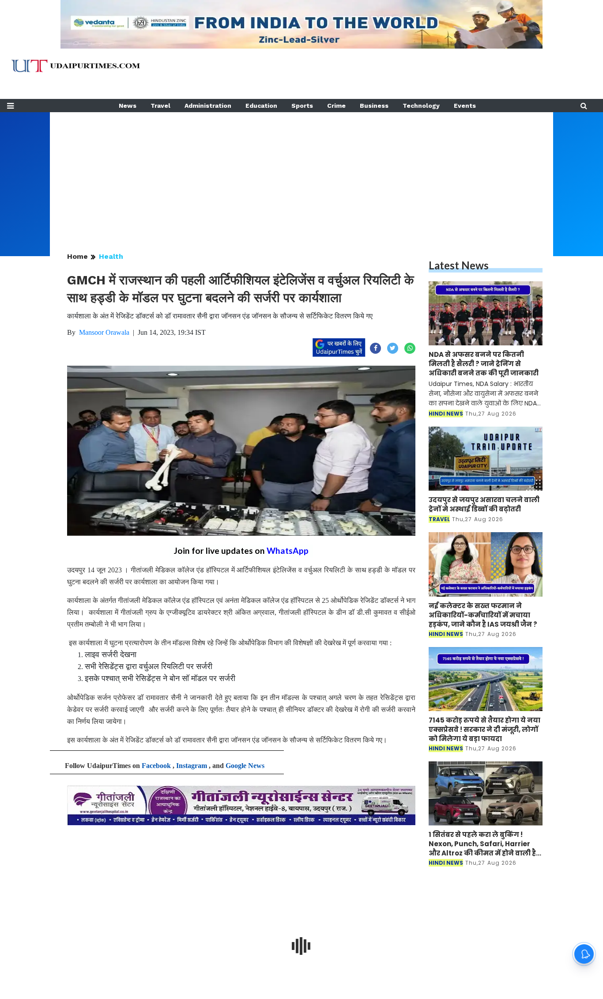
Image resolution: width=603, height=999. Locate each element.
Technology (421, 105)
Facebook (156, 765)
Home (77, 256)
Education (261, 105)
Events (465, 105)
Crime (336, 105)
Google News (245, 765)
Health (111, 256)
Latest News (459, 265)
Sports (302, 105)
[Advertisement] (301, 174)
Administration (208, 105)
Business (374, 105)
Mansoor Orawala (104, 332)
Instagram (191, 765)
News (127, 105)
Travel (160, 105)
